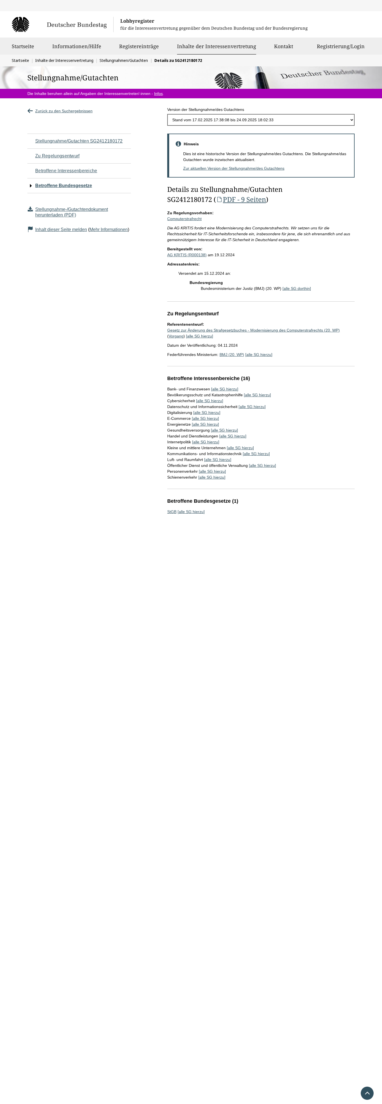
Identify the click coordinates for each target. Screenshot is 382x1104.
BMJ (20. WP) (232, 354)
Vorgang (176, 336)
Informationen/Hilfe (76, 46)
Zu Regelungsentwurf (57, 155)
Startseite (23, 46)
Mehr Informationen (108, 229)
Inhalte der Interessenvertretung (216, 46)
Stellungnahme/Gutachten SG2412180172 (79, 141)
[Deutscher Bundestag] (62, 24)
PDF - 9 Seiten (244, 199)
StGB (171, 511)
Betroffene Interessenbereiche (66, 170)
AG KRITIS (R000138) (187, 255)
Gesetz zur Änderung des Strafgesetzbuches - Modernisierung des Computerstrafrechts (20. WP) (253, 330)
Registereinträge (139, 46)
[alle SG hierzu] (199, 336)
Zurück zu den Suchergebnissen (64, 111)
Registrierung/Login (341, 46)
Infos (158, 93)
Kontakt (283, 46)
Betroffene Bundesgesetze (63, 185)
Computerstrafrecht (184, 218)
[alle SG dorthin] (296, 288)
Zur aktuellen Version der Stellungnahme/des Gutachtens (233, 168)
